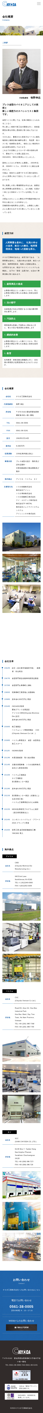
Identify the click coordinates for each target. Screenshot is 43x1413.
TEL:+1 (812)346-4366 (23, 883)
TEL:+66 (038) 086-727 (24, 1161)
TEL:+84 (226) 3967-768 (24, 1024)
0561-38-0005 (22, 423)
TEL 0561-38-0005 (13, 1365)
